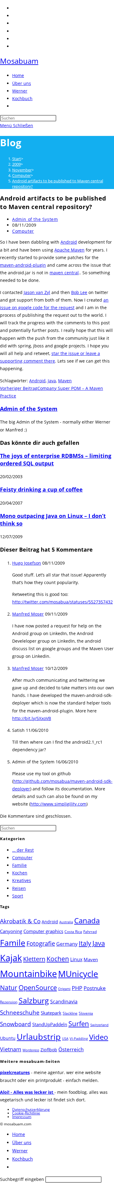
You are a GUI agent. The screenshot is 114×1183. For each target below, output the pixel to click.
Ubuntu (8, 1038)
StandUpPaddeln (49, 1024)
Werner (20, 1151)
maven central (64, 272)
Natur (8, 987)
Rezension (8, 1002)
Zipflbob (48, 1050)
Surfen (78, 1023)
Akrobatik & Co (20, 921)
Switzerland (99, 1025)
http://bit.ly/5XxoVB (31, 718)
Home (18, 1134)
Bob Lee (79, 292)
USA (65, 1038)
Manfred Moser (28, 614)
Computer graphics (43, 931)
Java (52, 381)
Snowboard (15, 1024)
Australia (66, 922)
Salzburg (34, 1000)
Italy (85, 943)
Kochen (19, 873)
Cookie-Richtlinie (26, 1113)
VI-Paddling (79, 1038)
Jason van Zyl (37, 292)
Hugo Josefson (26, 563)
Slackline (70, 1013)
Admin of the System (35, 219)
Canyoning (11, 931)
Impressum (21, 1116)
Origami (64, 989)
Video (98, 1037)
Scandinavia (64, 1001)
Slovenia (86, 1013)
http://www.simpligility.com (58, 804)
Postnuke (95, 988)
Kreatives (21, 880)
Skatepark (51, 1013)
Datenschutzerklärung (31, 1109)
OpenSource (38, 987)
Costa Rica (73, 931)
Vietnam (10, 1049)
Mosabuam (19, 61)
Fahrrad (90, 931)
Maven (65, 381)
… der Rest (23, 850)
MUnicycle (78, 973)
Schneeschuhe (20, 1012)
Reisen (19, 888)
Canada (87, 920)
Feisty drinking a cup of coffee (41, 489)
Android (68, 242)
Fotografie (40, 943)
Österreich (71, 1049)
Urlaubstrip (39, 1036)
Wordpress (30, 1050)
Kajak (11, 958)
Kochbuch (22, 1159)
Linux (76, 959)
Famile (12, 942)
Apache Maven (69, 250)
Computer (23, 231)
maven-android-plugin (23, 265)
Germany (67, 944)
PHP (77, 988)
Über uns (21, 1142)
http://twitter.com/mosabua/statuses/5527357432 (62, 602)
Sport (17, 896)
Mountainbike (28, 974)
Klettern (34, 959)
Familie (19, 865)
